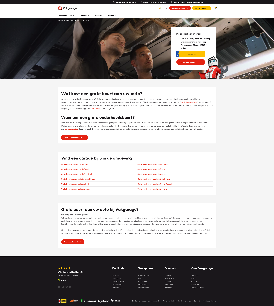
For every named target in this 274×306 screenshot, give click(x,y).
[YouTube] (67, 287)
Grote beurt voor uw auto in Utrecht (75, 184)
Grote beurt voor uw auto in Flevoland (152, 169)
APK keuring (96, 108)
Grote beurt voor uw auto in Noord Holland (78, 179)
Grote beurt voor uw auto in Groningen (152, 164)
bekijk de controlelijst (189, 102)
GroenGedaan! (90, 301)
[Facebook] (59, 287)
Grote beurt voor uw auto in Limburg (75, 189)
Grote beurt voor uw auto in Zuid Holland (153, 179)
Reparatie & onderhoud (71, 20)
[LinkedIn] (70, 287)
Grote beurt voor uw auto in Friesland (76, 164)
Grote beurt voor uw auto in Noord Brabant (154, 184)
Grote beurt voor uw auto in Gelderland (153, 174)
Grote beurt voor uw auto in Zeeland (152, 189)
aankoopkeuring (71, 129)
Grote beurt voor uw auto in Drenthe (76, 169)
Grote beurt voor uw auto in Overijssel (76, 174)
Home (60, 20)
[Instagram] (63, 287)
